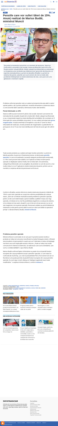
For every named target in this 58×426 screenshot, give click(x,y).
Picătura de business (8, 6)
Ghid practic (32, 6)
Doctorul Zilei (34, 406)
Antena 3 (39, 262)
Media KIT (39, 422)
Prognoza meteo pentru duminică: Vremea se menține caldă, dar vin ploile (28, 307)
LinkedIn (43, 288)
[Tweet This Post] (54, 13)
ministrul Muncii (30, 210)
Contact (44, 422)
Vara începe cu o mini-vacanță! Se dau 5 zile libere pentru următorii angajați (45, 307)
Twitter (21, 289)
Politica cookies (21, 422)
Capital (32, 403)
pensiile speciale (34, 285)
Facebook (15, 289)
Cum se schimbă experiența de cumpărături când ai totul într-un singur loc (10, 330)
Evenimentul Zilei (35, 404)
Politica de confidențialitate (9, 422)
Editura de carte (34, 410)
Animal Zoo (33, 412)
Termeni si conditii (30, 422)
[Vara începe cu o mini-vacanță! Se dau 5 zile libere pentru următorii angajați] (46, 301)
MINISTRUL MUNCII (24, 285)
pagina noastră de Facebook (23, 288)
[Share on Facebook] (50, 13)
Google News (34, 288)
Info (18, 286)
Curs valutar (42, 6)
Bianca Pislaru (11, 24)
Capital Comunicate (35, 415)
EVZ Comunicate (34, 413)
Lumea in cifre (21, 6)
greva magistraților (13, 285)
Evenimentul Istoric (35, 407)
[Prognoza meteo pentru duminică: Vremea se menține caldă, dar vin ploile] (28, 301)
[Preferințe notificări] (3, 423)
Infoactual (33, 409)
